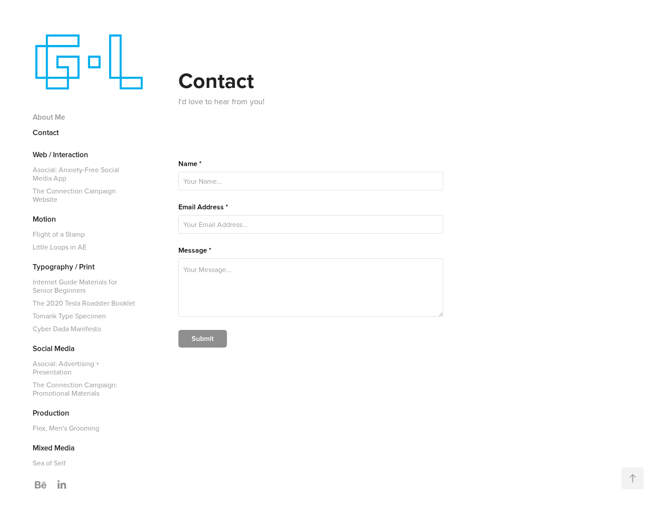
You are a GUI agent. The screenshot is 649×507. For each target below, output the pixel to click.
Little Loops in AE (60, 247)
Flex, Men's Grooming (66, 428)
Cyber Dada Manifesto (67, 328)
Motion (44, 219)
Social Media (54, 348)
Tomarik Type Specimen (69, 316)
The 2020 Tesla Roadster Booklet (84, 303)
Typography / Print (63, 266)
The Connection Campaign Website (74, 195)
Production (51, 413)
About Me (49, 117)
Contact (46, 132)
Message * (194, 250)
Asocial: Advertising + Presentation (66, 368)
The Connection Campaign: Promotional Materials (75, 389)
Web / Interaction (60, 154)
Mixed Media (54, 448)
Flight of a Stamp (59, 234)
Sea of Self (49, 463)
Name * (190, 163)
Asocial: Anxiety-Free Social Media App (76, 174)
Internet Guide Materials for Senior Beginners (75, 286)
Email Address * (203, 207)
